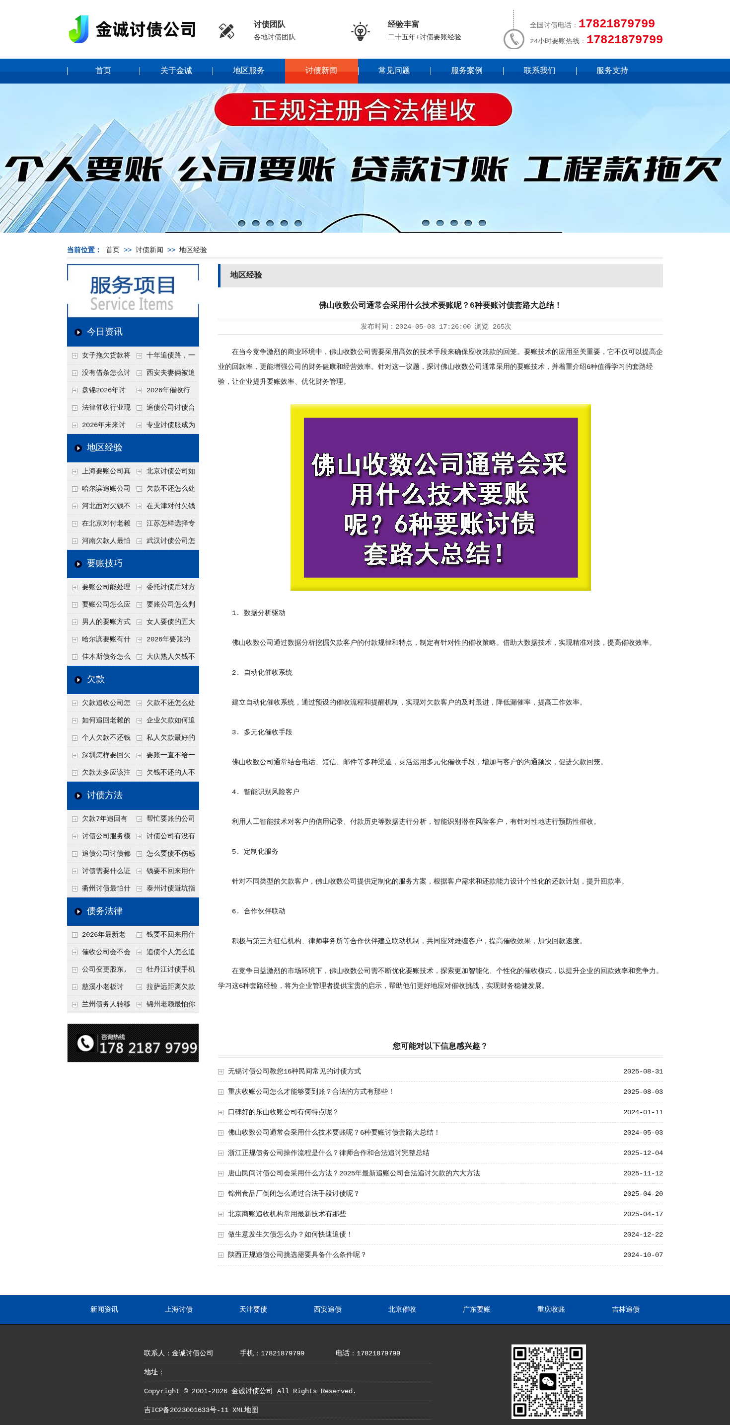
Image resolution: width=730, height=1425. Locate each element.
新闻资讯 (104, 1310)
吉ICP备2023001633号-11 (186, 1410)
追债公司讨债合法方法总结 (163, 410)
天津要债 (253, 1310)
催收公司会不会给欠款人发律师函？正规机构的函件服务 (99, 954)
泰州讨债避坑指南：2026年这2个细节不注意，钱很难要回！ (163, 891)
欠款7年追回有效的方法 (97, 821)
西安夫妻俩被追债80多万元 (163, 375)
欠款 (96, 680)
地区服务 (249, 71)
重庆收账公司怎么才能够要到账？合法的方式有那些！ (311, 1092)
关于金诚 (176, 71)
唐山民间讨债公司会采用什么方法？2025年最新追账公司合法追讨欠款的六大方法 (354, 1173)
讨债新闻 (321, 71)
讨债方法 (105, 796)
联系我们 (540, 71)
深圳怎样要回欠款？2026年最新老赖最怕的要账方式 (99, 757)
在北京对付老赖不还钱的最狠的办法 (99, 526)
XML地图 (245, 1410)
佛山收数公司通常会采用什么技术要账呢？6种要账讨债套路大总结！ (334, 1133)
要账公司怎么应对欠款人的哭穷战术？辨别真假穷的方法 (99, 607)
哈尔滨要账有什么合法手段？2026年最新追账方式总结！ (99, 641)
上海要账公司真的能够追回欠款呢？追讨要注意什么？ (99, 473)
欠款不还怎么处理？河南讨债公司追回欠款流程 (163, 491)
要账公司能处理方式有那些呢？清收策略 (99, 589)
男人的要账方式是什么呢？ (99, 624)
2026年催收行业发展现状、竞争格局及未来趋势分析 (163, 392)
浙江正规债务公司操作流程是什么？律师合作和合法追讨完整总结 (329, 1153)
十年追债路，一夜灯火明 (163, 358)
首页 (103, 71)
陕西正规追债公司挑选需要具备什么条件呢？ (297, 1255)
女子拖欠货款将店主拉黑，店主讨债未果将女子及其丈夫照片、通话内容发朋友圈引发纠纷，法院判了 (99, 358)
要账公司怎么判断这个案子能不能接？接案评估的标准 (163, 607)
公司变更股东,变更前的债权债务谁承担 (98, 972)
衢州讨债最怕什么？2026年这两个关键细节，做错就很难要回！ (99, 891)
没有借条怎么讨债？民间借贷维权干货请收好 (99, 375)
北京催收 (402, 1310)
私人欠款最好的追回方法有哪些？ (163, 740)
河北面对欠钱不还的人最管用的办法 (99, 508)
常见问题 (394, 71)
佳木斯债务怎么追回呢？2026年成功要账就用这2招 (99, 659)
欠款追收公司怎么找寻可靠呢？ (99, 705)
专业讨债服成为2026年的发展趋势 (163, 427)
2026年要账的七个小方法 (161, 641)
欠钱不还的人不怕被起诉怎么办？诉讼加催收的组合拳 (163, 775)
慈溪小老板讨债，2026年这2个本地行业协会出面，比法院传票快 (98, 989)
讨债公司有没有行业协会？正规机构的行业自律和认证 (163, 838)
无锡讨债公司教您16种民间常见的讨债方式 (294, 1071)
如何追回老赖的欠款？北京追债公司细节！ (99, 722)
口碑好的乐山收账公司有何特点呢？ (283, 1112)
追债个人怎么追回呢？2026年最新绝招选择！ (164, 954)
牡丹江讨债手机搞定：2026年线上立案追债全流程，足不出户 (164, 972)
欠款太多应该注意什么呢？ (99, 775)
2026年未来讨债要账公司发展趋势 (98, 427)
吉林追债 (626, 1310)
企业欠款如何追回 (163, 722)
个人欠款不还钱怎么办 (99, 740)
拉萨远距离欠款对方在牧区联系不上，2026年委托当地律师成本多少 (164, 989)
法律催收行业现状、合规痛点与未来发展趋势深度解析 (99, 410)
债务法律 (105, 911)
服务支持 (612, 71)
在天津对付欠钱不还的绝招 (163, 508)
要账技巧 (105, 564)
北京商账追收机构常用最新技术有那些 (287, 1214)
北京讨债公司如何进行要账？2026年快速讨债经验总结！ (164, 473)
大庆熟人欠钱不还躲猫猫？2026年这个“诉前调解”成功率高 (164, 659)
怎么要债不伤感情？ (163, 856)
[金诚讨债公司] (135, 45)
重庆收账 (551, 1310)
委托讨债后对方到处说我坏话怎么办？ (163, 589)
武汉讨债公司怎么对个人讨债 (163, 543)
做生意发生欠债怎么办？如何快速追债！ (290, 1235)
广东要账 (477, 1310)
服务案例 (467, 71)
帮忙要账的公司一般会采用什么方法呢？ (163, 821)
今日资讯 (105, 332)
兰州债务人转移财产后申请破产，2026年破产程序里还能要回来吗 (99, 1006)
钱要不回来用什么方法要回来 (163, 873)
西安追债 (328, 1310)
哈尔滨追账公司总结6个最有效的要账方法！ (99, 491)
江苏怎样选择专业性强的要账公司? (163, 526)
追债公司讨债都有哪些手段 (99, 856)
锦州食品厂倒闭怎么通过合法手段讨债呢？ (294, 1194)
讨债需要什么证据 (99, 873)
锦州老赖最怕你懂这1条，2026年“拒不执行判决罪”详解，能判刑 (163, 1006)
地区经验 (193, 250)
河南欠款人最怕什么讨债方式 (99, 543)
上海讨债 (179, 1310)
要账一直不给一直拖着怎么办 (163, 757)
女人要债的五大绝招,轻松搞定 (163, 624)
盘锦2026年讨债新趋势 (96, 392)
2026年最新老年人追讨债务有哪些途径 (98, 937)
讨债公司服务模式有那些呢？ (99, 838)
